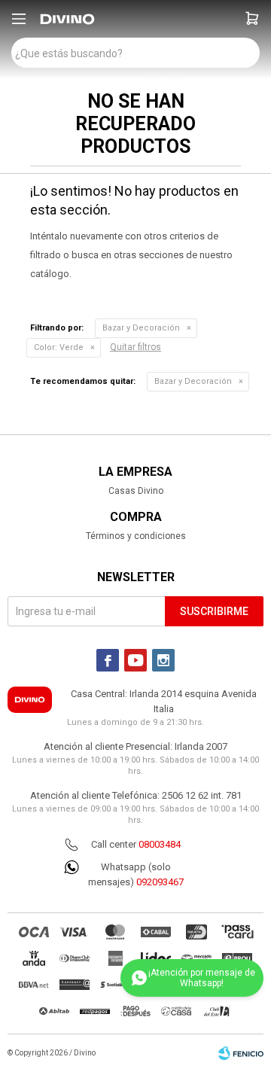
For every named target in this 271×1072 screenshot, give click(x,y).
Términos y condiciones (136, 536)
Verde (59, 347)
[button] (252, 19)
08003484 (160, 844)
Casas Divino (135, 491)
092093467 (160, 882)
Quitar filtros (135, 347)
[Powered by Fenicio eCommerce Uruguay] (240, 1053)
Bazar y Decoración (141, 328)
